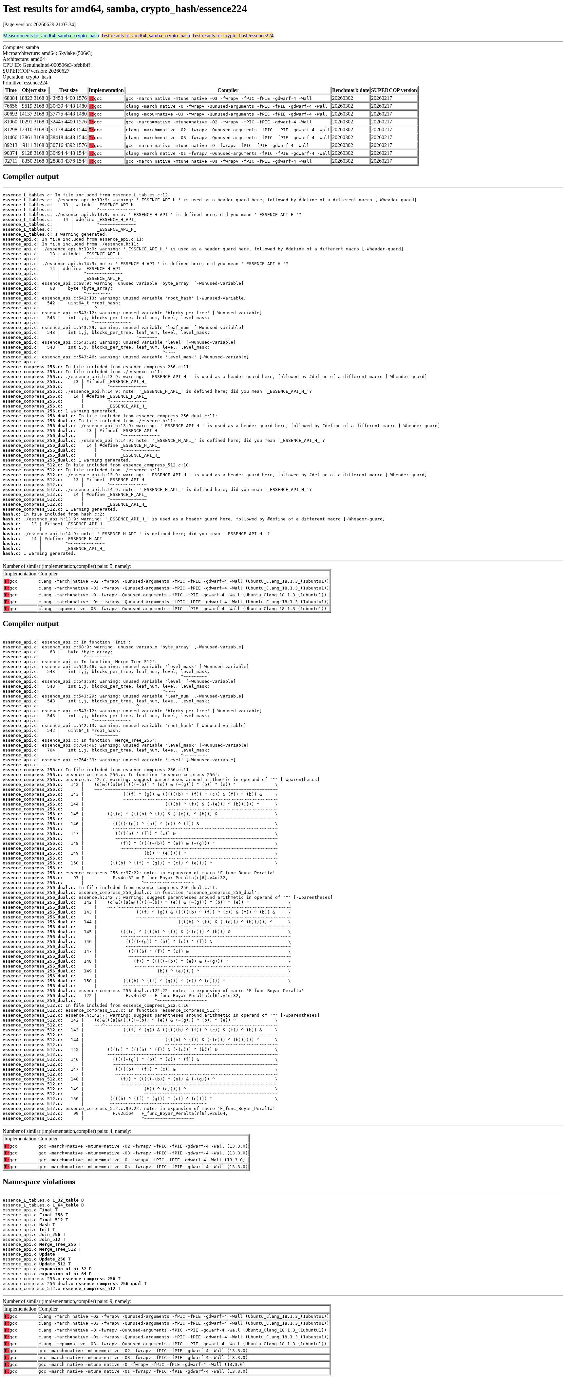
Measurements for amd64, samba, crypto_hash (51, 35)
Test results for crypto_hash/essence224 (233, 35)
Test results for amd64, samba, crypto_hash (145, 35)
